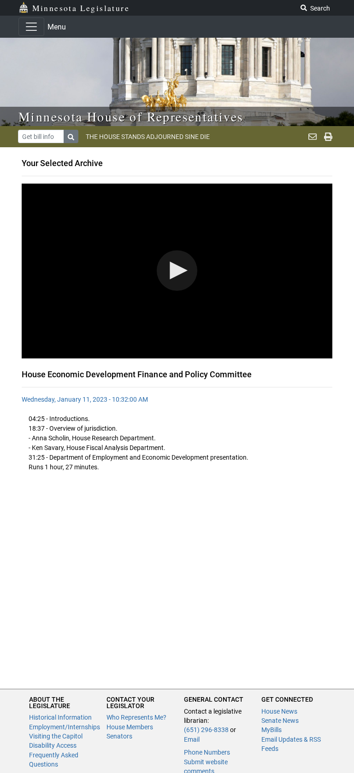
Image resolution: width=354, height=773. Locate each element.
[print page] (328, 137)
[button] (177, 270)
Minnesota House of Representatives (131, 116)
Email (192, 739)
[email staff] (312, 137)
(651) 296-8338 (206, 729)
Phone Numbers (207, 752)
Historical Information (60, 717)
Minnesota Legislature (81, 7)
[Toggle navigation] (31, 26)
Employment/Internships (64, 727)
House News (279, 711)
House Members (129, 727)
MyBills (271, 729)
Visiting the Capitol (56, 736)
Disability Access (53, 745)
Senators (119, 736)
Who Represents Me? (136, 717)
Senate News (280, 720)
